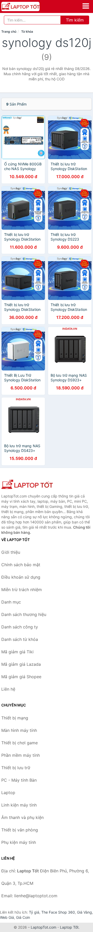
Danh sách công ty (19, 626)
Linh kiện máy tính (19, 805)
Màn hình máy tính (19, 730)
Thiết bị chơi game (19, 742)
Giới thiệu (10, 552)
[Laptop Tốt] (27, 484)
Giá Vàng (84, 912)
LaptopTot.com (43, 927)
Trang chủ (8, 31)
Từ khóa (27, 31)
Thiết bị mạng (14, 717)
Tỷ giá (34, 912)
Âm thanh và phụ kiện (22, 817)
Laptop (8, 792)
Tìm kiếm (75, 20)
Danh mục (11, 602)
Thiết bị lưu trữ (15, 767)
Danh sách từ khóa (19, 639)
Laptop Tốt (69, 927)
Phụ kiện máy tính (18, 842)
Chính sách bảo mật (20, 564)
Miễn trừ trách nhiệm (21, 589)
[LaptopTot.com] (27, 6)
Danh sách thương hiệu (23, 614)
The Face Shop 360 (58, 912)
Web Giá (7, 917)
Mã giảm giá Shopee (21, 676)
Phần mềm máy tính (20, 755)
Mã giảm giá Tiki (17, 651)
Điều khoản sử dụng (20, 577)
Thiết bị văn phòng (19, 829)
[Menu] (85, 6)
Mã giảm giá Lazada (21, 664)
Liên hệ (8, 689)
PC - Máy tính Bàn (19, 780)
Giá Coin (23, 917)
